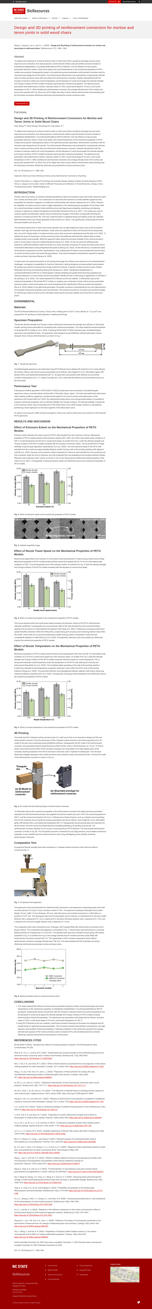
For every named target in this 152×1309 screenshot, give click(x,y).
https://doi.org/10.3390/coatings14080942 (31, 1237)
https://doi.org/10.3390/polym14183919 (64, 1164)
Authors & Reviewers (39, 18)
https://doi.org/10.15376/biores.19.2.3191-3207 (33, 1215)
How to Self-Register (80, 18)
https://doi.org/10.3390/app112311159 (75, 1126)
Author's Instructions (55, 1275)
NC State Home (21, 2)
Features (65, 18)
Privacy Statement (86, 1266)
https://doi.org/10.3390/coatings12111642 (87, 1066)
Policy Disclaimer (53, 1279)
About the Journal (21, 18)
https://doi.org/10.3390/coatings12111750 (86, 1102)
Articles (55, 18)
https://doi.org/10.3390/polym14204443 (85, 1118)
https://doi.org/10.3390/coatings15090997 (35, 1077)
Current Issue (52, 1266)
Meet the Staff (53, 1270)
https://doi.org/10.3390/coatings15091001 (31, 1226)
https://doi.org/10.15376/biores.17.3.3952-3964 (33, 1058)
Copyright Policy (85, 1270)
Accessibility (84, 1275)
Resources (112, 1)
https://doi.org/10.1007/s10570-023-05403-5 (85, 1172)
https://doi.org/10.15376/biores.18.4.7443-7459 (33, 1204)
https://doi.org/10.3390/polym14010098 (80, 1142)
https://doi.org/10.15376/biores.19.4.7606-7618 (42, 1183)
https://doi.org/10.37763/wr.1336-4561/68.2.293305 (39, 1153)
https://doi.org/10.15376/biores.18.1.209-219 (39, 1110)
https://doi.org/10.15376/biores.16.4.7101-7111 (67, 1085)
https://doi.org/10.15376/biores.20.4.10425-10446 (45, 1134)
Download (21, 103)
